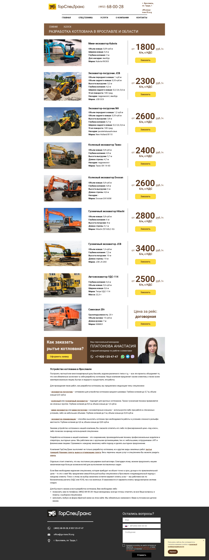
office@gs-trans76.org (64, 534)
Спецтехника (85, 17)
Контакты (141, 17)
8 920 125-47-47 (76, 528)
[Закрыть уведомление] (203, 540)
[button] (145, 60)
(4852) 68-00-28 (61, 528)
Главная (66, 17)
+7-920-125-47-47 (106, 356)
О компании (122, 17)
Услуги (104, 17)
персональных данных (141, 547)
